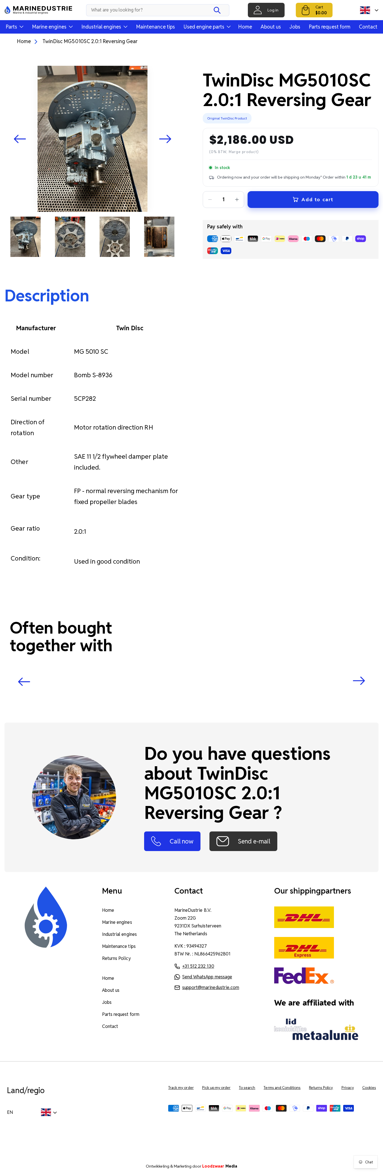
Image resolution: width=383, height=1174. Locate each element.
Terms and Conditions (282, 1087)
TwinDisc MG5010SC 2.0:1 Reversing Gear (90, 41)
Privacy (348, 1087)
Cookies (369, 1087)
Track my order (180, 1087)
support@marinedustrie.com (210, 987)
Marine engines (117, 922)
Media (219, 1166)
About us (270, 27)
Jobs (294, 27)
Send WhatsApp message (207, 977)
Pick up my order (216, 1087)
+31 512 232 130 (198, 966)
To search (247, 1087)
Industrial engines (119, 934)
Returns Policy (116, 958)
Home (245, 27)
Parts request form (329, 27)
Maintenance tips (155, 27)
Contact (368, 27)
